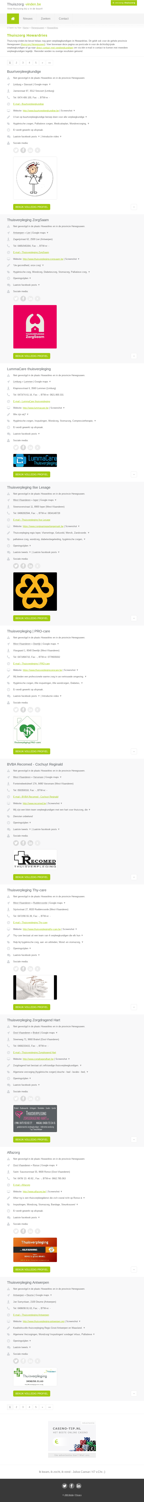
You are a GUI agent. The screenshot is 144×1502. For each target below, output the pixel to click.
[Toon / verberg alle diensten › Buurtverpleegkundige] (72, 123)
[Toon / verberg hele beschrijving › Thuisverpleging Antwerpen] (72, 1328)
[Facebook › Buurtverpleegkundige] (23, 150)
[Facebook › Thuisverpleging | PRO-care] (23, 710)
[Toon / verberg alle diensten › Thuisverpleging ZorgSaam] (72, 272)
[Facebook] (71, 1486)
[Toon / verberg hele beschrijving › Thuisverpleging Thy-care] (72, 935)
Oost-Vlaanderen (21, 1032)
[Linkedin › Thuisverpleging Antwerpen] (30, 1361)
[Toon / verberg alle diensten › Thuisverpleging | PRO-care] (72, 683)
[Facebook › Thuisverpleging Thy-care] (23, 969)
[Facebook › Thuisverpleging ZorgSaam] (23, 298)
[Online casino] (74, 1422)
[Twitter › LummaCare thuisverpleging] (16, 447)
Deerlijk (37, 644)
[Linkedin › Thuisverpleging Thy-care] (30, 969)
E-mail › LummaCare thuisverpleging (31, 401)
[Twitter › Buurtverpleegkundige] (16, 150)
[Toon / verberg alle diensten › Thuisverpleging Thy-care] (72, 942)
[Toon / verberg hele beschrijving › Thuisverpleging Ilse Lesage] (72, 533)
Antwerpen (18, 232)
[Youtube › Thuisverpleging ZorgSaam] (37, 298)
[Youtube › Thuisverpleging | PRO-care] (37, 710)
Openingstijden (22, 278)
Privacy (78, 1495)
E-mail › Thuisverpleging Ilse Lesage (31, 520)
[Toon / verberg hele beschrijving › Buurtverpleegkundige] (72, 117)
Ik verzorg (124, 3)
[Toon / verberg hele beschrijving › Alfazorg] (72, 1198)
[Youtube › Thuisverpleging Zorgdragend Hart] (37, 1098)
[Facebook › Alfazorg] (23, 1231)
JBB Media (69, 1495)
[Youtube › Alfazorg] (37, 1231)
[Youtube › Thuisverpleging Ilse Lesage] (37, 566)
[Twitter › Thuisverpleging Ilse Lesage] (16, 566)
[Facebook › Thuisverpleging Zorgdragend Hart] (23, 1098)
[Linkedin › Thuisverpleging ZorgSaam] (30, 298)
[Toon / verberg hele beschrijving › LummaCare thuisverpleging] (72, 414)
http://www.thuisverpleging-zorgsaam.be (43, 259)
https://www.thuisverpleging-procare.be (42, 670)
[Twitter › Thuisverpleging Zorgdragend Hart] (16, 1098)
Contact (63, 18)
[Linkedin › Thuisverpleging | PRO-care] (30, 710)
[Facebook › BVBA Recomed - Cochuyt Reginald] (23, 843)
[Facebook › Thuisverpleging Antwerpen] (23, 1361)
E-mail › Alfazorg (21, 1185)
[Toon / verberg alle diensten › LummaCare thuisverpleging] (72, 421)
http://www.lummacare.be (35, 408)
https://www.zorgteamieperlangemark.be (43, 526)
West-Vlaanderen (22, 500)
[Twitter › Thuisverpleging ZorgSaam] (16, 298)
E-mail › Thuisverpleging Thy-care (30, 922)
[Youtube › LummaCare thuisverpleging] (37, 447)
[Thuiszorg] (13, 18)
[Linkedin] (78, 1486)
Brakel (36, 1032)
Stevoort (28, 84)
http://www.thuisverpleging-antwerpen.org (43, 1321)
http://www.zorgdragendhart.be (38, 1059)
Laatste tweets (22, 552)
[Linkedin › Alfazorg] (30, 1231)
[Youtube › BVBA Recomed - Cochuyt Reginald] (37, 843)
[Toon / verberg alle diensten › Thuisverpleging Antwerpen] (72, 1334)
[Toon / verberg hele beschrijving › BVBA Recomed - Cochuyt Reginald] (72, 810)
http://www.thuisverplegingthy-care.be (42, 929)
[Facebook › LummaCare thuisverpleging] (23, 447)
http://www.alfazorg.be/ (34, 1191)
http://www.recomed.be (34, 803)
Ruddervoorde (40, 903)
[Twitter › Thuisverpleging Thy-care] (16, 969)
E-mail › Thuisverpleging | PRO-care (31, 663)
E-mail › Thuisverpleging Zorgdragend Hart (34, 1052)
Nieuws (27, 18)
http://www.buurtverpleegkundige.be (41, 110)
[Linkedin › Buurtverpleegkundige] (30, 150)
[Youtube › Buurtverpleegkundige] (37, 150)
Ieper (35, 500)
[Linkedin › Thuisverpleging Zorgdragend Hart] (30, 1098)
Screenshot (68, 110)
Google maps (42, 84)
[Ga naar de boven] (134, 207)
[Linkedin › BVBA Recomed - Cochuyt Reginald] (30, 843)
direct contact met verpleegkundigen (54, 47)
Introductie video (52, 136)
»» (49, 62)
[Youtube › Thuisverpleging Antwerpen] (37, 1361)
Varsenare (38, 777)
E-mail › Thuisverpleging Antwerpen (31, 1315)
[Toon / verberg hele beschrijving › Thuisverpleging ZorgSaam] (72, 265)
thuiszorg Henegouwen (32, 44)
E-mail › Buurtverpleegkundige (28, 104)
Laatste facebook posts (26, 136)
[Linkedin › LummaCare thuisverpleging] (30, 447)
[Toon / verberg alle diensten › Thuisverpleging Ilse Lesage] (72, 539)
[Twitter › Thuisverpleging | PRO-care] (16, 710)
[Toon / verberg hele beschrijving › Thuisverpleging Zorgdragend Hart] (72, 1065)
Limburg (17, 84)
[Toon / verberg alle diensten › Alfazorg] (72, 1204)
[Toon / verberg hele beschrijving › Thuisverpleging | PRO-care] (72, 676)
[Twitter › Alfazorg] (16, 1231)
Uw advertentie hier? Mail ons (72, 1455)
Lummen (28, 381)
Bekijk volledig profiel (31, 207)
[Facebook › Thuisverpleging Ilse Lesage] (23, 566)
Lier (28, 232)
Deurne (30, 1295)
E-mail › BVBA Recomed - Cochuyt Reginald (35, 796)
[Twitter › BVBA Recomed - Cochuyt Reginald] (16, 843)
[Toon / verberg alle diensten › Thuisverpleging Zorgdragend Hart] (72, 1072)
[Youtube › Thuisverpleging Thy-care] (37, 969)
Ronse (36, 1165)
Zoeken (45, 18)
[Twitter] (64, 1486)
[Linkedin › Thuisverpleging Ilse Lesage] (30, 566)
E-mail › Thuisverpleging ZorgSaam (31, 252)
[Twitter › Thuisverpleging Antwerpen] (16, 1361)
